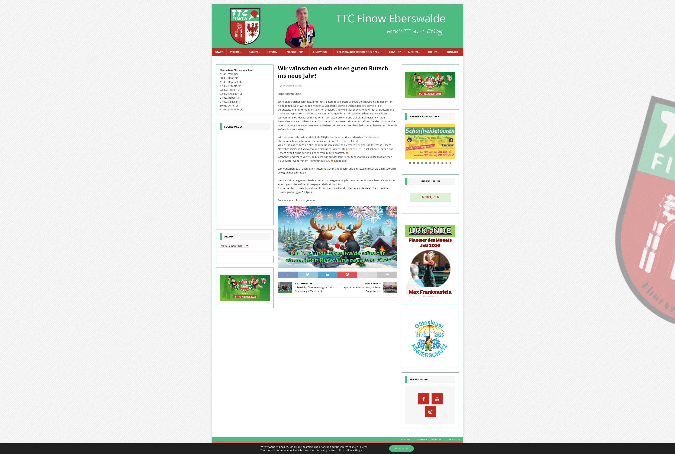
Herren (272, 52)
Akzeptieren (401, 448)
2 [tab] (414, 163)
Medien (413, 52)
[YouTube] (437, 398)
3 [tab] (418, 163)
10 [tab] (446, 163)
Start (219, 52)
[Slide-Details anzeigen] (430, 141)
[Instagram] (430, 411)
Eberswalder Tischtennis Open (358, 52)
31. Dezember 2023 (292, 85)
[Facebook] (423, 398)
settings (357, 450)
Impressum (454, 439)
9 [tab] (442, 163)
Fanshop (395, 52)
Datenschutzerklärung (429, 439)
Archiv (432, 52)
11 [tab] (450, 163)
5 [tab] (426, 163)
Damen (253, 52)
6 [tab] (430, 163)
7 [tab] (434, 163)
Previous (409, 140)
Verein (234, 52)
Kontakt (452, 52)
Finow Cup (320, 52)
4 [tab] (422, 163)
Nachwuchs (295, 52)
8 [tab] (438, 163)
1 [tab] (410, 163)
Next (451, 140)
